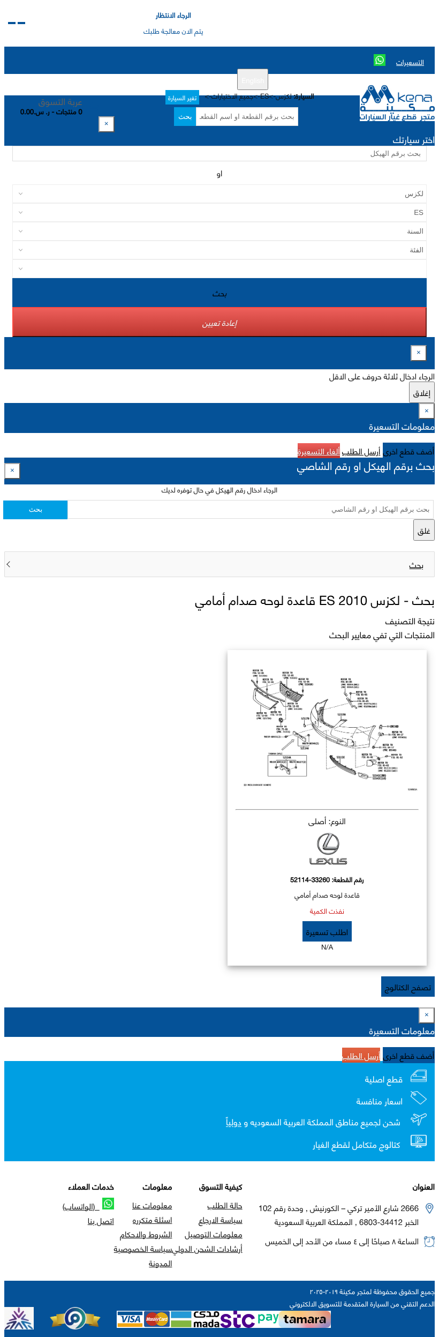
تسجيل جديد (198, 79)
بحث (185, 117)
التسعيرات (410, 61)
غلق (424, 529)
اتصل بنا (101, 1220)
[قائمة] (21, 23)
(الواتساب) (81, 1205)
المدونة (160, 1262)
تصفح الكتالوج (408, 986)
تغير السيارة (182, 97)
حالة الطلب (225, 1204)
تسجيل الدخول (151, 79)
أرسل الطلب (361, 450)
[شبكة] (12, 23)
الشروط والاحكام (146, 1233)
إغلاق (421, 392)
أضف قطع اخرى (409, 450)
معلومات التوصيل (213, 1233)
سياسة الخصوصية (143, 1248)
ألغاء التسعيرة (319, 450)
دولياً (233, 1122)
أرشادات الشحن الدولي (207, 1248)
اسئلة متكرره (152, 1219)
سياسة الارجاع (221, 1219)
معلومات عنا (152, 1204)
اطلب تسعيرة (327, 931)
